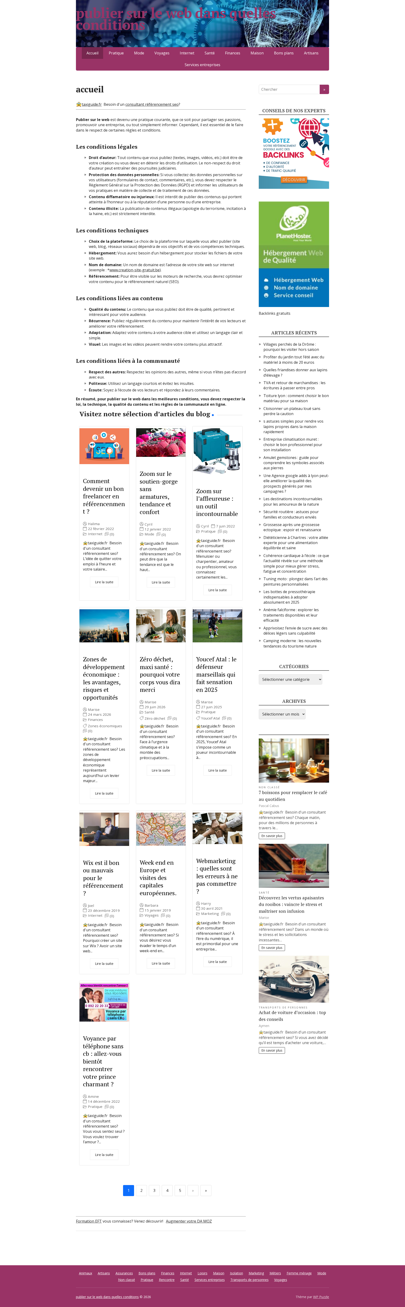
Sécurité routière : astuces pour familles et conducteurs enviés (291, 514)
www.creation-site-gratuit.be (134, 270)
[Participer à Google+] (115, 1246)
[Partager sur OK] (104, 1246)
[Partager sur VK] (92, 1246)
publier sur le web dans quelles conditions (176, 18)
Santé (210, 53)
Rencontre (167, 1279)
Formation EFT (89, 1221)
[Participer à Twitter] (127, 1246)
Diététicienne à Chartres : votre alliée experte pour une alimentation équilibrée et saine (295, 543)
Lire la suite (104, 582)
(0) (112, 534)
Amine (93, 1096)
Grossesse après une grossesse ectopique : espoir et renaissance (292, 527)
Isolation (236, 1273)
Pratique (116, 53)
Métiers (275, 1273)
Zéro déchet (155, 718)
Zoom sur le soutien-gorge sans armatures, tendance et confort (159, 493)
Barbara (151, 905)
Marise (94, 709)
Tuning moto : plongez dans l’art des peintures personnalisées (295, 581)
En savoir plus (271, 835)
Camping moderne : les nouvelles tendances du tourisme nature (292, 643)
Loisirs (202, 1273)
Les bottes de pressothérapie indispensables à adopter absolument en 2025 (289, 597)
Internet (187, 53)
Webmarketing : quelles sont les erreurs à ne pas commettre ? (217, 876)
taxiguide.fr (92, 104)
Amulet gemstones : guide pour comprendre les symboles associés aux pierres (293, 463)
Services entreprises (202, 64)
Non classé (269, 787)
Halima (94, 524)
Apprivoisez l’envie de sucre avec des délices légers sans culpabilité (295, 630)
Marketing (210, 913)
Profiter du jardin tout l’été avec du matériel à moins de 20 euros (293, 359)
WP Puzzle (321, 1297)
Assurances (124, 1273)
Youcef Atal (210, 718)
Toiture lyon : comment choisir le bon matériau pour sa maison (296, 398)
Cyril (148, 524)
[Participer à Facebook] (80, 1246)
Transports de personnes (283, 1007)
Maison (257, 53)
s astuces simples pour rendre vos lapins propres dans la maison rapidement (293, 426)
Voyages (161, 53)
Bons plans (284, 53)
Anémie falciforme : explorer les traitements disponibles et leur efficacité (291, 615)
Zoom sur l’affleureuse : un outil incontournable (217, 502)
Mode (139, 53)
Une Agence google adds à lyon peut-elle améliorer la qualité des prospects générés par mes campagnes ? (296, 483)
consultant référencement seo (152, 104)
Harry (206, 903)
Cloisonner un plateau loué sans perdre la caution (291, 411)
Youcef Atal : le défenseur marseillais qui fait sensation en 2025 (216, 674)
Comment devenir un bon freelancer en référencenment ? (104, 496)
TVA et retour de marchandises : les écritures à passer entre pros (294, 385)
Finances (232, 53)
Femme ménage (299, 1273)
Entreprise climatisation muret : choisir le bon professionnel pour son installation (292, 444)
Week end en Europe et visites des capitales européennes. (158, 877)
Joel (91, 905)
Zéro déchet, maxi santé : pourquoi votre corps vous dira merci (160, 674)
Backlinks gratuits (274, 313)
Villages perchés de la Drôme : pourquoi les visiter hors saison (291, 347)
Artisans (311, 53)
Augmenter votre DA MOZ (189, 1221)
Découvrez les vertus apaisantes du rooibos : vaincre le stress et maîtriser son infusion (291, 904)
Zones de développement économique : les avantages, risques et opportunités (104, 678)
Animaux (85, 1273)
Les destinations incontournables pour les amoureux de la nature (292, 501)
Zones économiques (105, 726)
